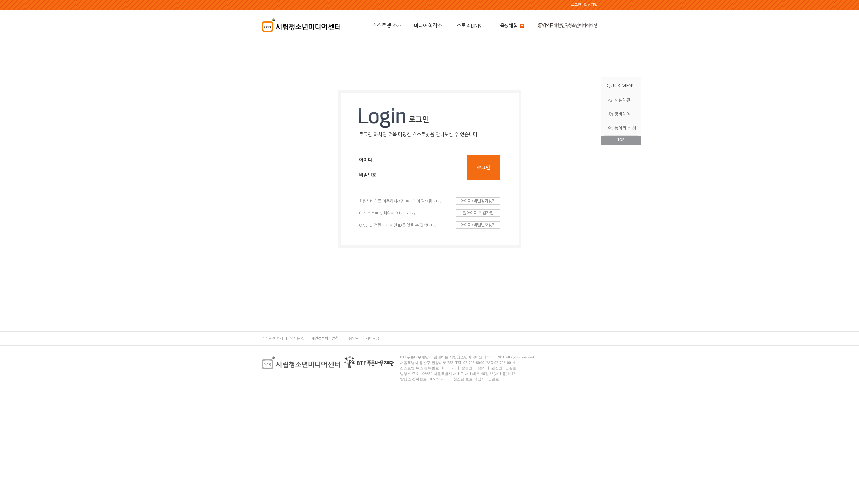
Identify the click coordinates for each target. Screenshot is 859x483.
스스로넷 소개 (387, 25)
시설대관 (622, 100)
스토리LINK (469, 25)
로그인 (576, 5)
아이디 (365, 160)
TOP (621, 139)
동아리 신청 (625, 128)
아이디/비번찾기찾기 (478, 201)
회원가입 (590, 5)
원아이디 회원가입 (478, 213)
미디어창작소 (428, 25)
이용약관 (352, 338)
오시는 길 (297, 338)
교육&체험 (506, 25)
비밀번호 (367, 175)
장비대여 (622, 114)
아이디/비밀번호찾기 (478, 225)
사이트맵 (372, 338)
